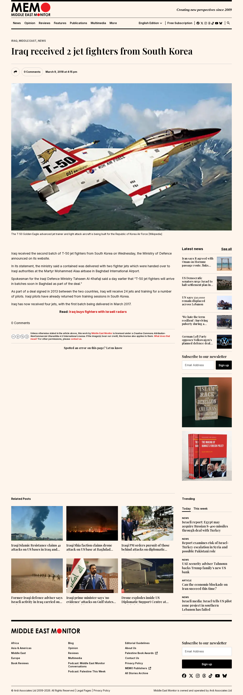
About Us (130, 648)
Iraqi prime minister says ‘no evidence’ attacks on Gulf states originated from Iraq (89, 600)
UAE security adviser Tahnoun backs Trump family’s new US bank (204, 568)
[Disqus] (93, 399)
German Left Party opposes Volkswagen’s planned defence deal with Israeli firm (197, 340)
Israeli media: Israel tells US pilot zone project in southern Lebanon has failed (207, 605)
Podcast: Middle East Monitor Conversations (86, 665)
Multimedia (98, 23)
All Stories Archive (136, 673)
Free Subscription (179, 23)
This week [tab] (200, 508)
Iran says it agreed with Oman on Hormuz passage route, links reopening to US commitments (197, 262)
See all (226, 249)
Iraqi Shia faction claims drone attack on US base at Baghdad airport (89, 547)
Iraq (14, 40)
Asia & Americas (21, 648)
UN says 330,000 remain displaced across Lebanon (193, 301)
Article (187, 580)
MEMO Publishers (136, 668)
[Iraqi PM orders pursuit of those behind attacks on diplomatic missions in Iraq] (147, 523)
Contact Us (132, 658)
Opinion (29, 23)
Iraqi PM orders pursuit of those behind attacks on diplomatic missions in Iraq (146, 547)
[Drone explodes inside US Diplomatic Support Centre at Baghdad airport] (147, 575)
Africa (15, 643)
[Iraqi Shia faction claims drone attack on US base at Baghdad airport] (92, 523)
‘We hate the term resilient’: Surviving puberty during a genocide (195, 320)
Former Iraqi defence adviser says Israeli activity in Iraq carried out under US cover (36, 600)
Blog (71, 643)
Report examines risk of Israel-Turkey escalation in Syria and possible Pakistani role (205, 547)
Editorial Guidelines (137, 643)
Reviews (44, 23)
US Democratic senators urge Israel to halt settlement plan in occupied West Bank (197, 281)
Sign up (224, 365)
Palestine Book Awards (139, 653)
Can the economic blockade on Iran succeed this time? (205, 587)
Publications (78, 23)
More (113, 23)
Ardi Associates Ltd (221, 690)
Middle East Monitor (101, 333)
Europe (15, 658)
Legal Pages (84, 690)
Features (60, 23)
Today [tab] (186, 508)
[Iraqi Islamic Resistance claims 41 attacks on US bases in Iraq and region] (37, 523)
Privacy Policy (134, 663)
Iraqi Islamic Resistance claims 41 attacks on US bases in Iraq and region (36, 547)
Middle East (27, 40)
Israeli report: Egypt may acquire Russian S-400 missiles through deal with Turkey (205, 526)
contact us (76, 339)
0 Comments (32, 71)
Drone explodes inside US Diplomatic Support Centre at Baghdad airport (144, 600)
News (17, 23)
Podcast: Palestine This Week (86, 671)
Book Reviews (20, 663)
